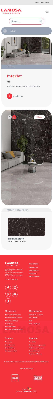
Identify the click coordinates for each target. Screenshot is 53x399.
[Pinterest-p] (8, 294)
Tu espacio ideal (11, 351)
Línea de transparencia (37, 345)
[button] (46, 11)
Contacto (32, 342)
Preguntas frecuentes (13, 315)
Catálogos (33, 273)
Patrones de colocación (13, 318)
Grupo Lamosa (34, 351)
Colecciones (33, 267)
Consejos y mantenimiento (10, 325)
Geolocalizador (34, 324)
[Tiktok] (8, 301)
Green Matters (10, 348)
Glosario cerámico (11, 321)
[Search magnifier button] (40, 21)
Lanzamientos (34, 270)
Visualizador (33, 318)
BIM (30, 321)
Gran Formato (10, 345)
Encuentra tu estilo (36, 315)
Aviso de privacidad (26, 368)
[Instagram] (15, 287)
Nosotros (8, 342)
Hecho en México (35, 354)
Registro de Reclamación (14, 329)
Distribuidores (34, 276)
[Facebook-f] (8, 287)
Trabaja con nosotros (36, 348)
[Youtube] (15, 294)
